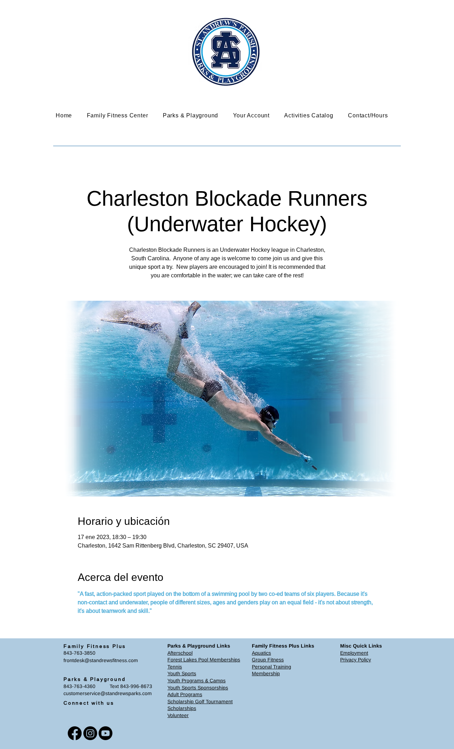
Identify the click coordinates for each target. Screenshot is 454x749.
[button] (123, 115)
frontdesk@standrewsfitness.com (100, 660)
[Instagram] (90, 733)
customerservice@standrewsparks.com (107, 693)
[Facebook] (75, 733)
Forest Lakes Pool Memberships (203, 659)
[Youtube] (105, 733)
